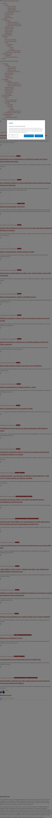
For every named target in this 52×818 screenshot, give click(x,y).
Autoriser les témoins (29, 135)
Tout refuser (38, 135)
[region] (26, 129)
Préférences (13, 135)
